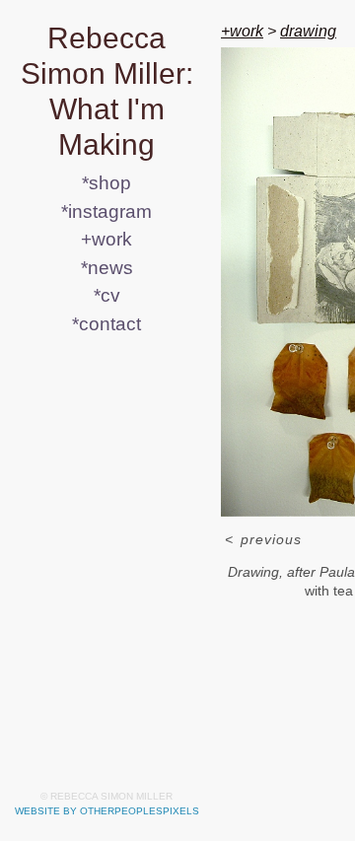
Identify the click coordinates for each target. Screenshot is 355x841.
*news (107, 267)
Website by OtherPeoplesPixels (107, 811)
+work (106, 239)
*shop (106, 183)
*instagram (106, 211)
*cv (107, 295)
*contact (106, 324)
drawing (308, 31)
